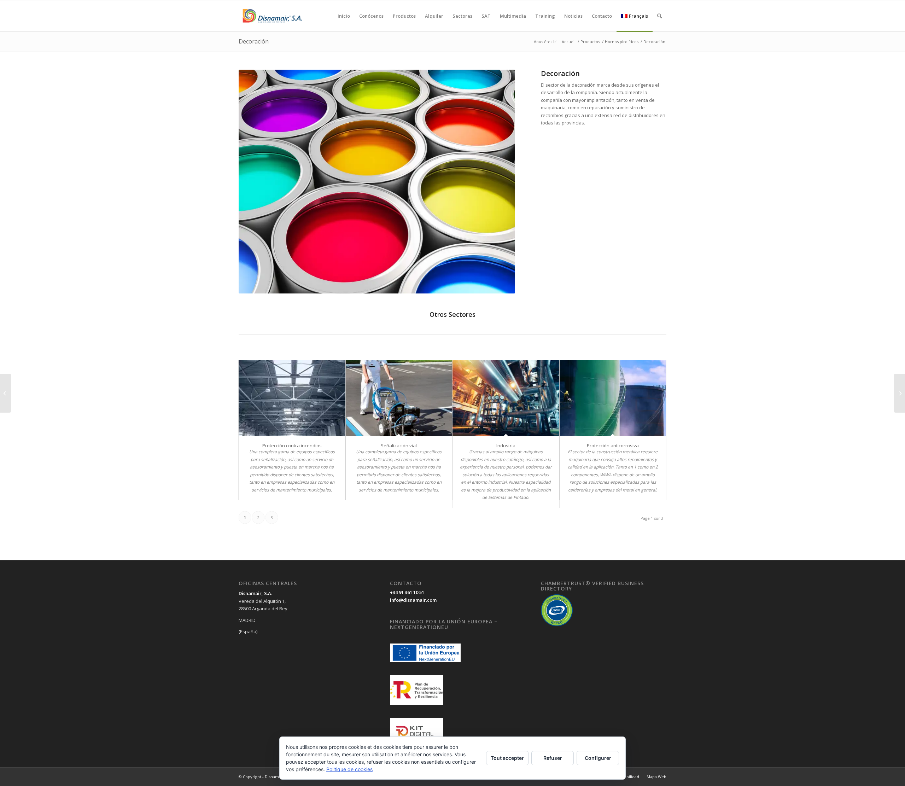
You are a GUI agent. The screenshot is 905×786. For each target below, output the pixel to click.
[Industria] (505, 398)
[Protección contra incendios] (292, 398)
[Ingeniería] (5, 393)
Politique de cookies (349, 769)
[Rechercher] (659, 15)
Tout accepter (507, 758)
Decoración (254, 41)
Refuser (552, 758)
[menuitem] (344, 15)
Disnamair (274, 776)
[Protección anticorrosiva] (613, 398)
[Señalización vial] (399, 398)
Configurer (598, 758)
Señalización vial (399, 445)
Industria (505, 445)
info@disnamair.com (413, 600)
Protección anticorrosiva (613, 445)
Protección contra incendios (292, 445)
